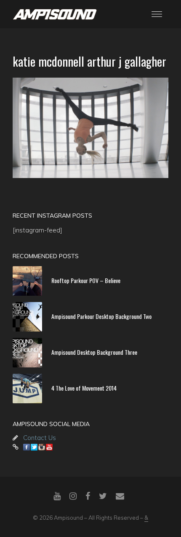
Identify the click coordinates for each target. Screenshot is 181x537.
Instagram (41, 447)
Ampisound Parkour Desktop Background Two (101, 315)
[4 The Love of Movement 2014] (27, 388)
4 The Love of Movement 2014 (84, 387)
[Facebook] (87, 496)
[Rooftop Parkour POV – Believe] (27, 281)
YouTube (49, 447)
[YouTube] (57, 496)
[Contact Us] (120, 496)
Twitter (34, 447)
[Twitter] (103, 496)
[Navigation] (156, 14)
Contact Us (39, 438)
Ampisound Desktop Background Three (94, 351)
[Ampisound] (55, 13)
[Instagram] (73, 496)
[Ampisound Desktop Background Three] (27, 352)
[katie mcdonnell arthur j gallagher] (90, 128)
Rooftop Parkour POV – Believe (85, 279)
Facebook (26, 447)
